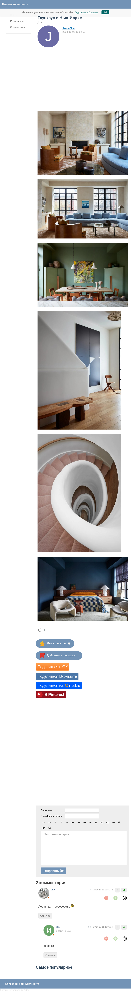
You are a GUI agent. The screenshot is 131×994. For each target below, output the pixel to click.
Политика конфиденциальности (21, 983)
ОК (105, 12)
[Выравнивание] (44, 828)
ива (58, 927)
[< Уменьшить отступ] (84, 822)
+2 (124, 890)
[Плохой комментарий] (106, 898)
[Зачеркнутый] (67, 822)
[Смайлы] (50, 828)
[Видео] (102, 822)
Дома (40, 22)
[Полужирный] (55, 822)
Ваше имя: (47, 810)
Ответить (45, 915)
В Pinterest (54, 694)
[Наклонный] (61, 822)
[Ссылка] (113, 822)
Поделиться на (59, 685)
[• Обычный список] (73, 822)
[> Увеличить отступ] (90, 822)
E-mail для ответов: (51, 816)
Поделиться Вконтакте (57, 676)
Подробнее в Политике (86, 12)
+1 (124, 927)
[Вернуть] (50, 822)
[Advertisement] (83, 73)
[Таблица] (108, 822)
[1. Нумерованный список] (79, 822)
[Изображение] (96, 822)
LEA (53, 890)
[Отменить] (44, 822)
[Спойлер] (119, 822)
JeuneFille (68, 28)
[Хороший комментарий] (115, 898)
